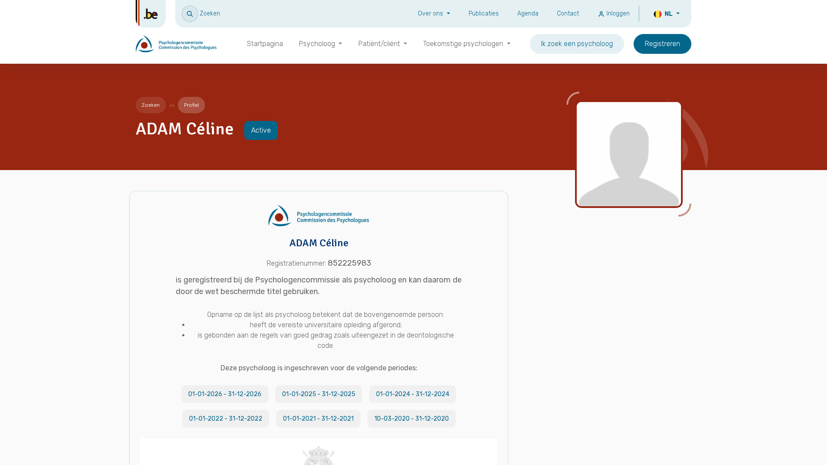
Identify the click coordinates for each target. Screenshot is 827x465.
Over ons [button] (431, 13)
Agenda (527, 13)
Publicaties (484, 13)
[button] (201, 13)
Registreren (662, 44)
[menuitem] (264, 44)
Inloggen (617, 13)
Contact (568, 13)
